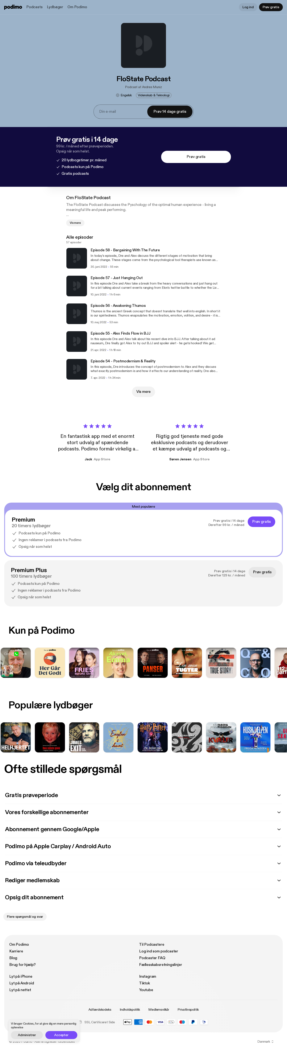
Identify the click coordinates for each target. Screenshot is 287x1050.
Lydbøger (55, 7)
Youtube (146, 990)
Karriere (16, 951)
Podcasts (34, 7)
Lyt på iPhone (20, 976)
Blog (13, 958)
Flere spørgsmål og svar (25, 917)
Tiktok (144, 983)
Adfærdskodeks (99, 1010)
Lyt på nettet (20, 990)
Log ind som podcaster (158, 951)
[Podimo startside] (13, 7)
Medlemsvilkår (158, 1010)
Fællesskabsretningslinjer (160, 964)
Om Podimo (77, 7)
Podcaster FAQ (152, 958)
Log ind (248, 7)
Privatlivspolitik (188, 1010)
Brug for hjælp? (22, 964)
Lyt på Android (21, 983)
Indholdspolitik (130, 1010)
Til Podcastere (151, 944)
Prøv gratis (271, 7)
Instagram (147, 976)
